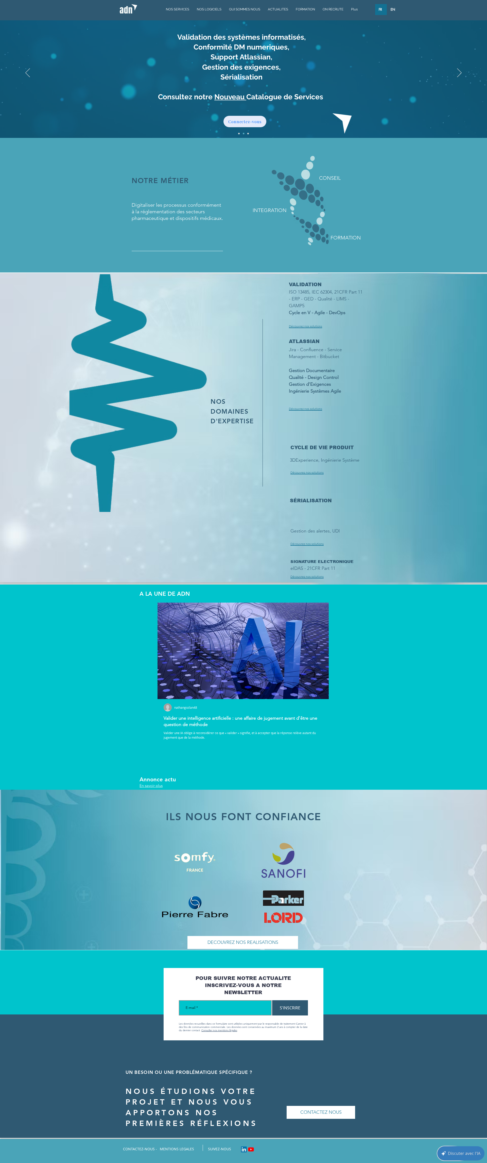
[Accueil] (239, 133)
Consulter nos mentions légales (219, 1030)
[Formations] (248, 133)
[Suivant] (459, 73)
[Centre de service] (243, 133)
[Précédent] (27, 73)
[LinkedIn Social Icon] (244, 1149)
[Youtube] (251, 1149)
